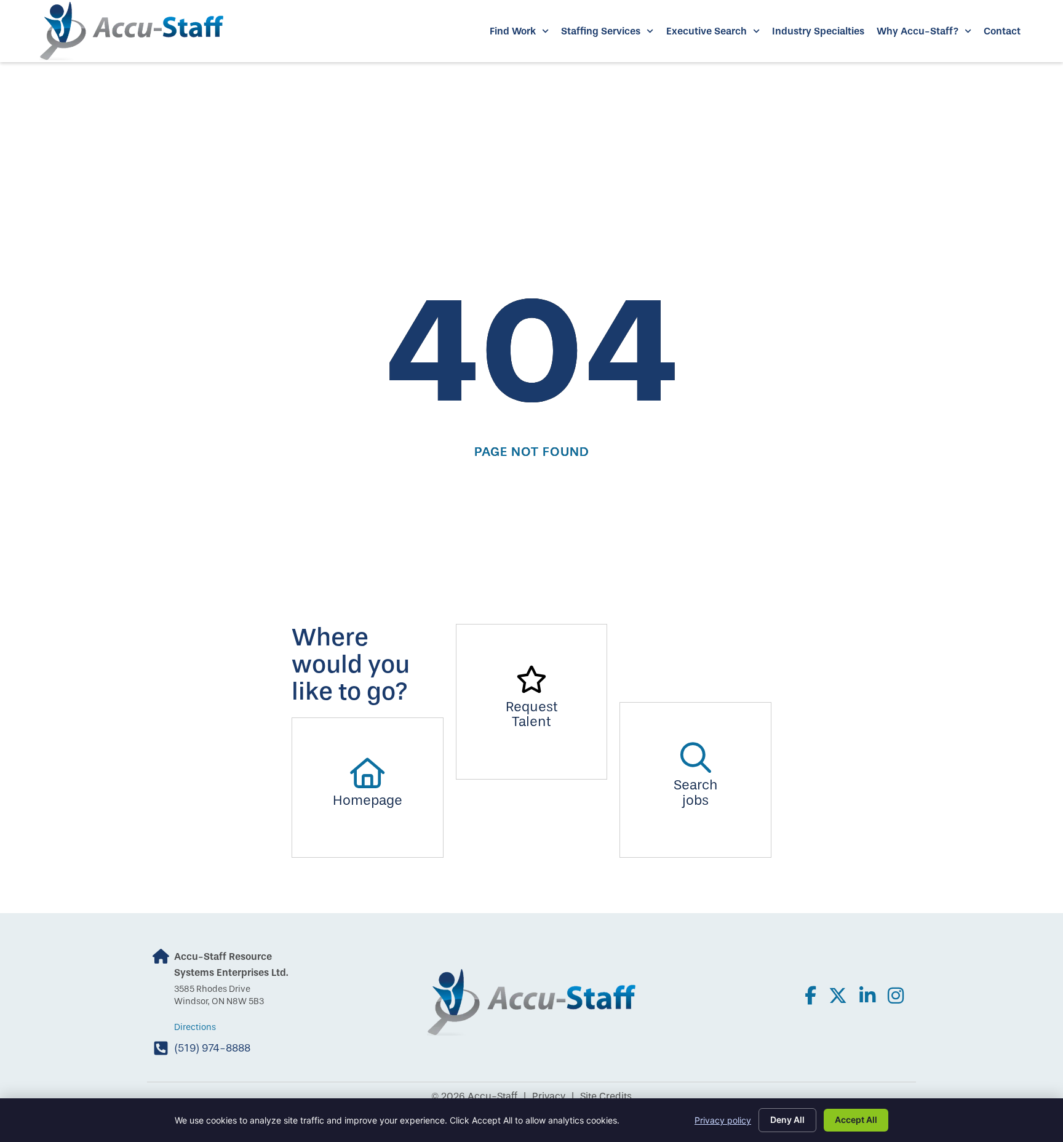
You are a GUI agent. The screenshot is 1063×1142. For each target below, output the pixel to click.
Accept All (856, 1119)
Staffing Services (600, 31)
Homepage (367, 801)
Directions (195, 1027)
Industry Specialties (818, 31)
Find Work (513, 31)
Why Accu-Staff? (917, 31)
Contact (1002, 31)
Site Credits (606, 1096)
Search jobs (696, 793)
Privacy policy (723, 1120)
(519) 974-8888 (212, 1048)
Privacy (548, 1096)
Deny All (787, 1119)
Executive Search (706, 31)
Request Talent (532, 714)
